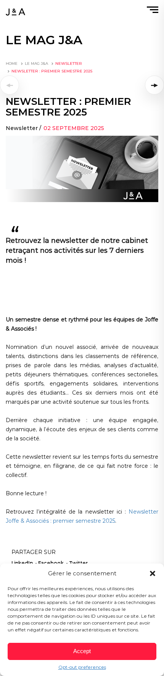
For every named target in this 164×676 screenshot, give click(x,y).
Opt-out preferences (82, 667)
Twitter (78, 563)
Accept (82, 651)
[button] (152, 573)
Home (12, 63)
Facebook (51, 563)
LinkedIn (22, 563)
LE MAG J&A (36, 63)
